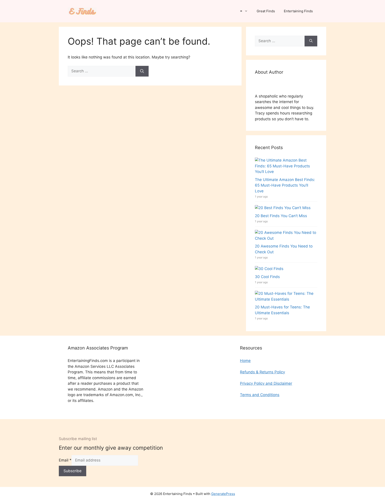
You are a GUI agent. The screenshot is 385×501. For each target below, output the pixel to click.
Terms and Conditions (259, 395)
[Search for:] (101, 71)
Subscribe (72, 471)
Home (245, 360)
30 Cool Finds (267, 276)
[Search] (142, 71)
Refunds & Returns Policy (262, 372)
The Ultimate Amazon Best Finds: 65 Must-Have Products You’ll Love (285, 185)
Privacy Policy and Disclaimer (266, 383)
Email (65, 460)
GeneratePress (223, 494)
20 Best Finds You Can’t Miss (281, 216)
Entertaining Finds (298, 11)
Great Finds (266, 11)
